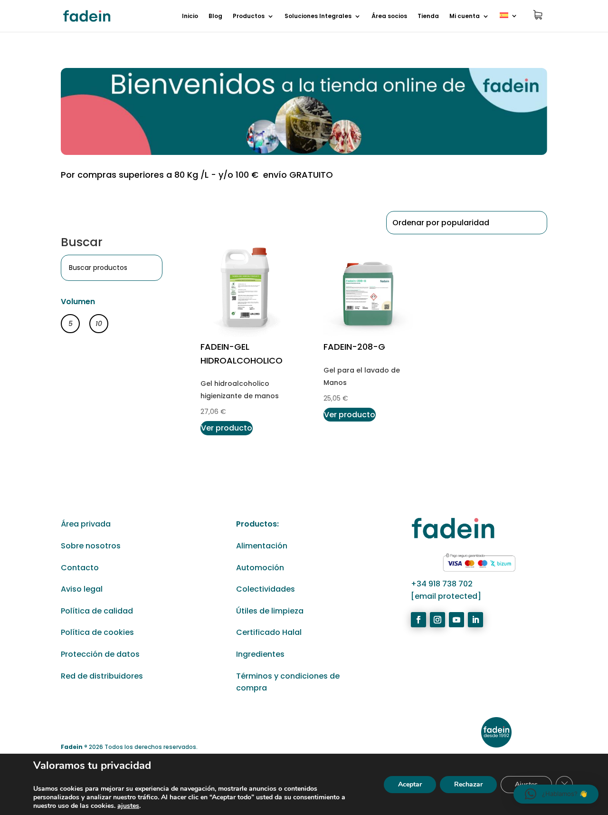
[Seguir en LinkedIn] (475, 619)
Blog (215, 16)
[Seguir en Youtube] (456, 619)
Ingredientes (260, 654)
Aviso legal (82, 589)
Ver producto (226, 427)
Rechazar (468, 784)
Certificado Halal (269, 632)
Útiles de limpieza (270, 610)
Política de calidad (97, 610)
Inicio (190, 16)
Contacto (80, 567)
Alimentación (261, 545)
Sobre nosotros (91, 545)
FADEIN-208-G (354, 347)
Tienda (428, 16)
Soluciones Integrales (318, 16)
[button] (555, 794)
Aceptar (410, 784)
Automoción (260, 567)
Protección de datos (100, 654)
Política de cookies (97, 632)
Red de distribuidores (102, 676)
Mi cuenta (464, 16)
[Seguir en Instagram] (437, 619)
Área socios (389, 16)
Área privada (86, 523)
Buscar (82, 242)
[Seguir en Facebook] (418, 619)
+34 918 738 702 (442, 583)
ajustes (128, 806)
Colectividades (265, 589)
